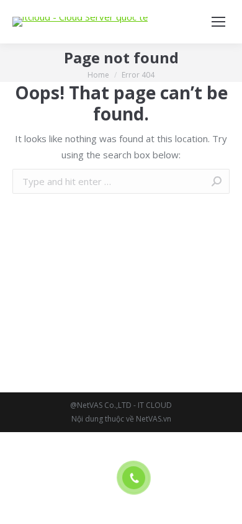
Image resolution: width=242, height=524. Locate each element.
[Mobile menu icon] (218, 22)
